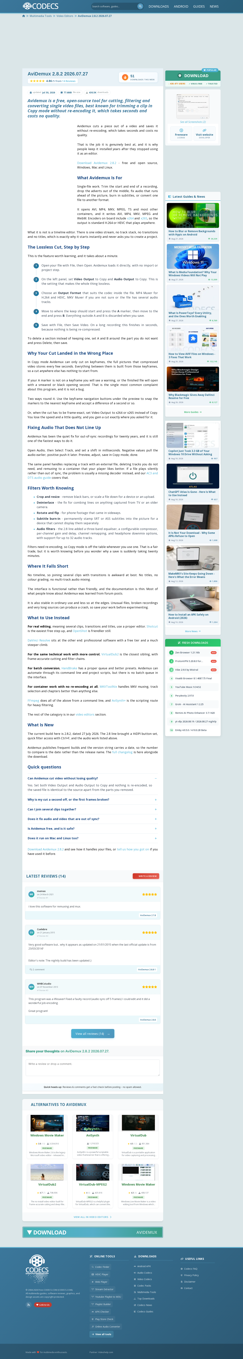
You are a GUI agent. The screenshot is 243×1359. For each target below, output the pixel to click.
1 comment (38, 969)
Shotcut (152, 626)
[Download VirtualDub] (138, 1123)
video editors (85, 714)
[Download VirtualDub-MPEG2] (92, 1172)
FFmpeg (33, 700)
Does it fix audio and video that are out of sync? (63, 819)
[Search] (140, 6)
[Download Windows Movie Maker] (47, 1123)
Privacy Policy (191, 1275)
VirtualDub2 (110, 654)
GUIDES (199, 6)
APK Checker (102, 1311)
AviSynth (92, 1135)
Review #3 (43, 990)
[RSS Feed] (29, 1305)
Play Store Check (104, 1319)
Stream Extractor (104, 1289)
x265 (144, 218)
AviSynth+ (119, 700)
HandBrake (69, 668)
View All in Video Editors (91, 1217)
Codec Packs (144, 1285)
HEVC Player (101, 1274)
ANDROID (181, 6)
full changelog (122, 752)
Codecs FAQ (190, 1268)
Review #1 (43, 897)
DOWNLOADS (159, 6)
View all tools (103, 1334)
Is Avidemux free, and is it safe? (51, 828)
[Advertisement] (121, 43)
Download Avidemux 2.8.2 (96, 163)
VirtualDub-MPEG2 (93, 1184)
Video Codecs (144, 1279)
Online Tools (104, 1256)
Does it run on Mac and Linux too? (53, 838)
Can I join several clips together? (52, 809)
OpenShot (80, 631)
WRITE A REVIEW (148, 876)
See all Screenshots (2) (193, 122)
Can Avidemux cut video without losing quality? (63, 778)
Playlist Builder (103, 1304)
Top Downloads (146, 1298)
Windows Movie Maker (47, 1135)
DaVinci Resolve (39, 640)
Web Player (101, 1281)
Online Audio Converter (107, 1326)
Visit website (204, 134)
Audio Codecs (144, 1272)
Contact (188, 1288)
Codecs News (144, 1305)
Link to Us (44, 1304)
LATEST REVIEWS (41, 876)
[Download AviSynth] (92, 1123)
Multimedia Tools (146, 1292)
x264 (130, 218)
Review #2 (43, 936)
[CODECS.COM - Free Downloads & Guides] (37, 1270)
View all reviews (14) (90, 1034)
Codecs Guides (145, 1311)
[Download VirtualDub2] (47, 1172)
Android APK (144, 1266)
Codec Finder (102, 1266)
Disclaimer (189, 1281)
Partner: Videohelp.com (101, 1352)
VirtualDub (138, 1135)
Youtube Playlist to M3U (108, 1296)
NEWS (214, 6)
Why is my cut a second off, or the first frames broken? (68, 799)
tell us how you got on (133, 849)
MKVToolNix (108, 687)
